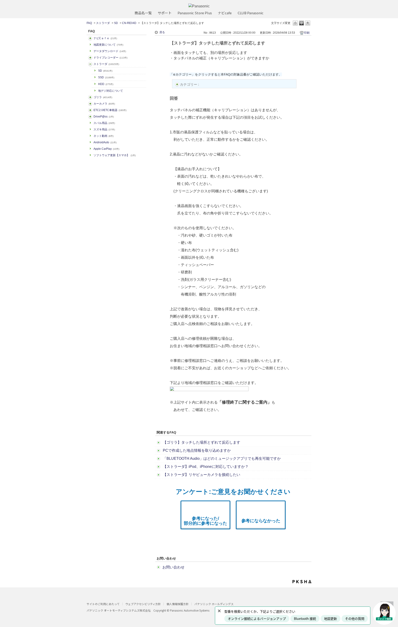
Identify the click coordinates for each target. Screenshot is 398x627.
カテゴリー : (190, 84)
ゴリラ (103, 97)
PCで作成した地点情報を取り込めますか (197, 450)
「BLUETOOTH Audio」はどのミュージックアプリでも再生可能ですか (222, 458)
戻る (162, 32)
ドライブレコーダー (110, 57)
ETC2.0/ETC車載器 (110, 110)
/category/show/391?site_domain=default (90, 64)
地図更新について (108, 44)
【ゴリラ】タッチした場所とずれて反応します (201, 442)
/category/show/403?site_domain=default (90, 116)
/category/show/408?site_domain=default (90, 38)
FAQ (89, 23)
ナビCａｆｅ (105, 38)
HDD (105, 84)
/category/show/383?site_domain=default (90, 97)
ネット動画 (104, 136)
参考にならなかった (260, 520)
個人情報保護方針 (178, 604)
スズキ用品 (104, 129)
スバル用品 (104, 123)
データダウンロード (110, 51)
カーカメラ (104, 103)
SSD (106, 77)
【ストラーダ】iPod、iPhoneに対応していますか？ (206, 467)
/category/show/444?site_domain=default (90, 110)
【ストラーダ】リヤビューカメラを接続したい (201, 475)
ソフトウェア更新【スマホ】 (115, 155)
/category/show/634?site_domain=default (90, 58)
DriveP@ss (104, 116)
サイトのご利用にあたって (103, 604)
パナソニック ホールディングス (214, 604)
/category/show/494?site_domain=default (90, 104)
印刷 (307, 32)
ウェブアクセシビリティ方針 (143, 604)
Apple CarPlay (106, 148)
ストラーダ (103, 23)
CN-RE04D (129, 23)
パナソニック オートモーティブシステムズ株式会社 (119, 610)
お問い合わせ (173, 567)
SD (116, 23)
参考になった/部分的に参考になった (205, 521)
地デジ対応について (110, 90)
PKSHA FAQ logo (302, 581)
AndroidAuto (105, 142)
